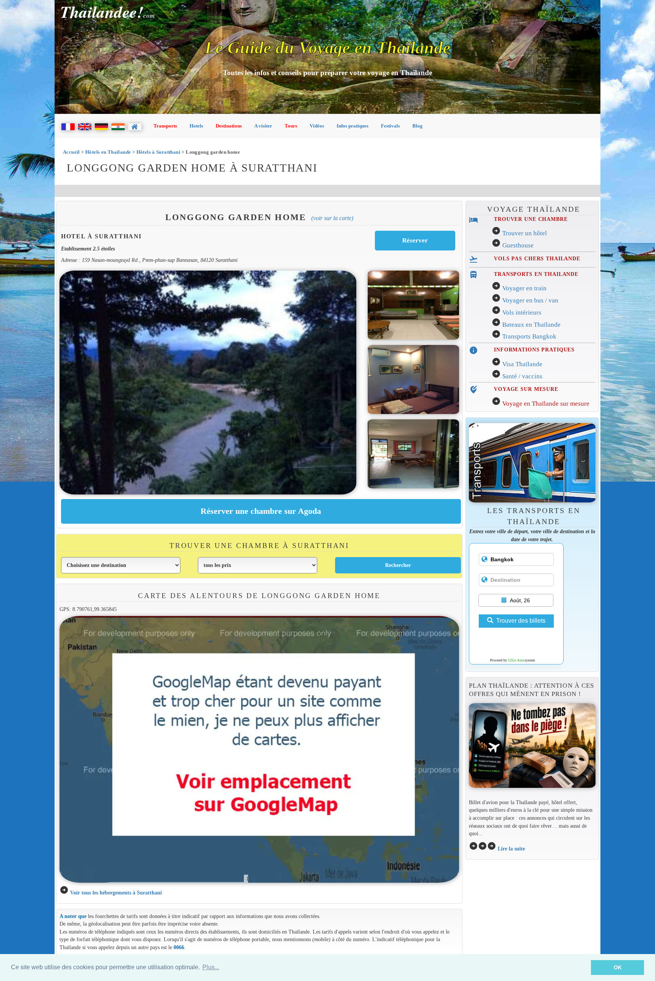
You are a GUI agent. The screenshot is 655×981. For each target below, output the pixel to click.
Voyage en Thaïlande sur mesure (545, 403)
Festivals (390, 126)
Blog (417, 126)
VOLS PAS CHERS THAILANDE (537, 258)
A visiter (263, 126)
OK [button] (618, 967)
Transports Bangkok (529, 336)
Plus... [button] (210, 967)
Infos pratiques (352, 126)
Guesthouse (518, 245)
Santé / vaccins (522, 376)
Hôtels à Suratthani (158, 152)
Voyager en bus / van (530, 300)
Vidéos (317, 126)
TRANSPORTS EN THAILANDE (536, 274)
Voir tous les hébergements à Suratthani (116, 893)
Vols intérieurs (521, 312)
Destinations (229, 126)
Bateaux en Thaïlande (531, 324)
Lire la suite (511, 849)
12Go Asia (516, 660)
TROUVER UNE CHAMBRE (530, 219)
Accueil (71, 152)
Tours (291, 126)
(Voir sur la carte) (332, 218)
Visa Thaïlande (522, 364)
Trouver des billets (520, 620)
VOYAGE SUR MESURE (526, 389)
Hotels (196, 126)
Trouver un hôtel (524, 233)
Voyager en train (524, 288)
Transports (165, 126)
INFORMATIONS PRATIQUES (534, 349)
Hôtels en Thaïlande (108, 152)
